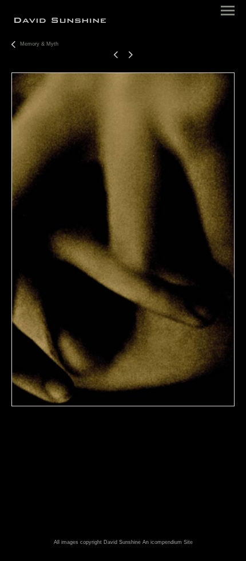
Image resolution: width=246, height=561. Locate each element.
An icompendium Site (167, 542)
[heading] (60, 20)
